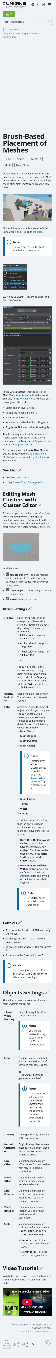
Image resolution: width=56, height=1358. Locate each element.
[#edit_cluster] (40, 505)
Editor (8, 159)
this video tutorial (29, 250)
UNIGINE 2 (35, 159)
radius (32, 938)
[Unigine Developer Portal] (14, 5)
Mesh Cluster (23, 165)
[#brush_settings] (30, 609)
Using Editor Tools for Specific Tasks (20, 33)
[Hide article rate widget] (33, 1344)
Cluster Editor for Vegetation (28, 482)
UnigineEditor (14, 29)
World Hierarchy (28, 398)
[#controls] (20, 923)
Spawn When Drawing (33, 427)
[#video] (41, 1268)
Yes (18, 1344)
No (27, 1344)
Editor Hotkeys (20, 977)
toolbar (38, 231)
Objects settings (23, 444)
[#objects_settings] (47, 992)
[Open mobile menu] (50, 4)
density (44, 693)
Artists (20, 159)
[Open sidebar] (9, 14)
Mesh (8, 165)
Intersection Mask (36, 879)
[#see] (19, 470)
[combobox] (34, 4)
